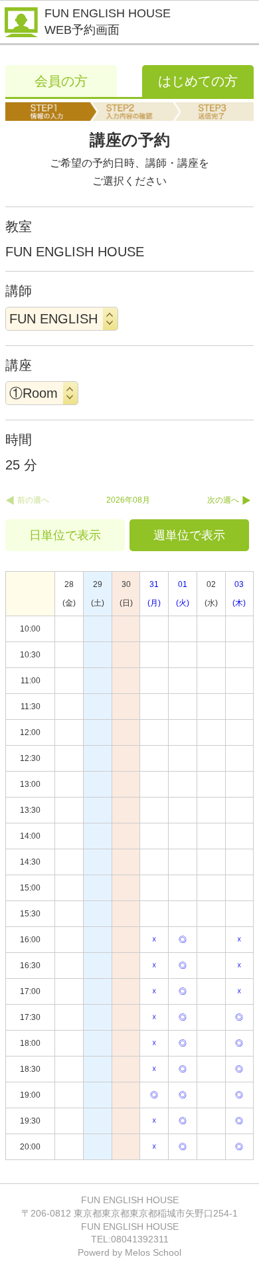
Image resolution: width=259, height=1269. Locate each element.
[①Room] (41, 393)
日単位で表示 (65, 535)
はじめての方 (198, 81)
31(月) (154, 594)
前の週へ (33, 500)
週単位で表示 (189, 535)
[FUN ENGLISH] (61, 319)
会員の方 (61, 81)
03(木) (239, 594)
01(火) (182, 594)
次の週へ (223, 500)
